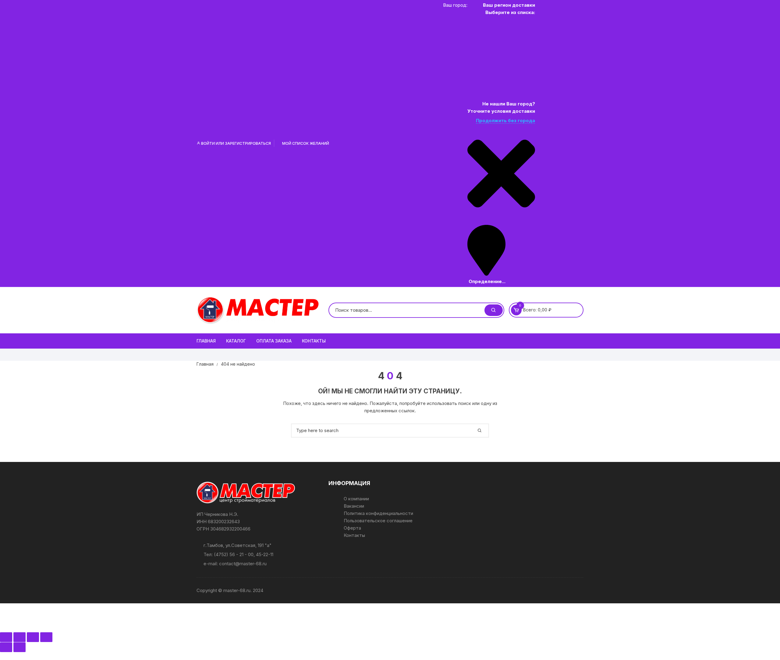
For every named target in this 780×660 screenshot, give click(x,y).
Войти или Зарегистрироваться (235, 143)
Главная (206, 340)
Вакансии (354, 506)
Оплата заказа (274, 340)
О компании (356, 499)
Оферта (352, 528)
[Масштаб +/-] (6, 637)
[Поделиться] (33, 637)
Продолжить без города (505, 120)
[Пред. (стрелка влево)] (6, 647)
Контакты (314, 340)
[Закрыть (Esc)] (46, 637)
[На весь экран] (19, 637)
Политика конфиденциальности (378, 513)
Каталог (236, 340)
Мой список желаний (305, 143)
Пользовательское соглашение (378, 520)
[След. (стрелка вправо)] (19, 647)
